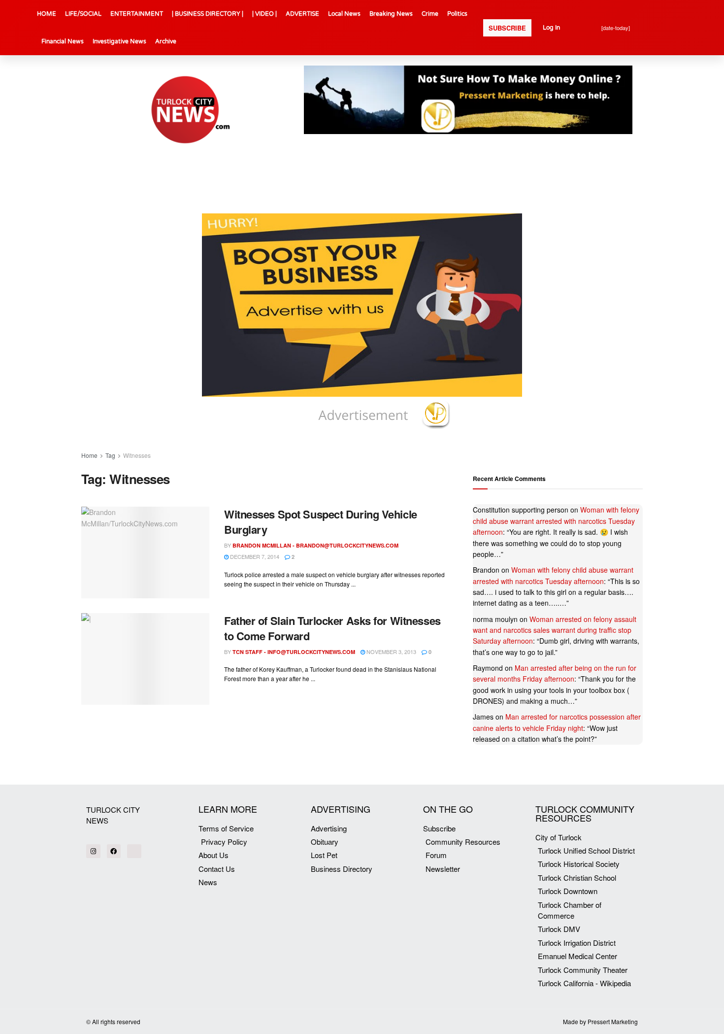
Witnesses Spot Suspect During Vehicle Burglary (320, 521)
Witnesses (137, 455)
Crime (430, 13)
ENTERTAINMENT (136, 13)
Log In (551, 27)
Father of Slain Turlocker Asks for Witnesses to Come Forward (332, 628)
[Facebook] (114, 851)
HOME (46, 13)
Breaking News (391, 13)
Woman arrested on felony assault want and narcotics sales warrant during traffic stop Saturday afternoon (554, 630)
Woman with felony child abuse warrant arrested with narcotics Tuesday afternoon (556, 521)
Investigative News (119, 41)
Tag (110, 455)
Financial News (62, 41)
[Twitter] (134, 851)
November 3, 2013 (390, 651)
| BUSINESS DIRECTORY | (207, 13)
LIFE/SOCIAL (83, 13)
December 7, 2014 (254, 556)
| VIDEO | (264, 13)
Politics (457, 13)
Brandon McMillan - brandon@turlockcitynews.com (315, 545)
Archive (165, 41)
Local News (344, 13)
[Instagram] (93, 851)
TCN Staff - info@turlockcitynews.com (293, 651)
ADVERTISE (302, 13)
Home (89, 455)
